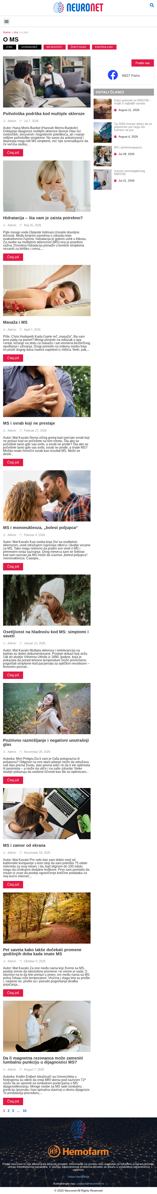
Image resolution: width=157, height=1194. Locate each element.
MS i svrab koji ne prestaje (29, 423)
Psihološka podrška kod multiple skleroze (44, 113)
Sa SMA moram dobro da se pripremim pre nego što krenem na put (133, 127)
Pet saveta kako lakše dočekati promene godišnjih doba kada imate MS (42, 952)
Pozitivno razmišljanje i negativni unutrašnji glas (46, 742)
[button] (6, 21)
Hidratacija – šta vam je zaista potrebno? (43, 218)
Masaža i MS (15, 322)
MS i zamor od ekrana (24, 845)
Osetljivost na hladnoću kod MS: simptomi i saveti (46, 634)
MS (16, 32)
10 (24, 1111)
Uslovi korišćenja (78, 1176)
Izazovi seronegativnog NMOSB (129, 172)
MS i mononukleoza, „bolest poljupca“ (40, 527)
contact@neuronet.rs (90, 1183)
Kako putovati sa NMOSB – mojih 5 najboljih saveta (132, 101)
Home (7, 32)
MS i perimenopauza (128, 147)
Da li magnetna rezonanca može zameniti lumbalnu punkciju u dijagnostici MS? (43, 1060)
